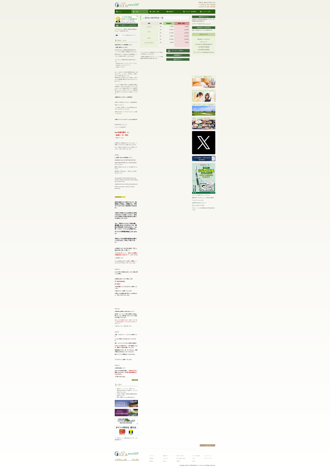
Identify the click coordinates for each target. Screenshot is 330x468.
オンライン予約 (206, 11)
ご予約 (193, 458)
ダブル (149, 37)
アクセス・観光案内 (190, 11)
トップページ (151, 455)
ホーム (120, 11)
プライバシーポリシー (208, 458)
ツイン (149, 31)
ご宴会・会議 (155, 11)
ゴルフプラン (165, 458)
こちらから (207, 23)
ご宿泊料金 (151, 458)
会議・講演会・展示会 (181, 458)
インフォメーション (208, 455)
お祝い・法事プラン (180, 455)
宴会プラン (165, 461)
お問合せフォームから (155, 56)
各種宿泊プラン (166, 455)
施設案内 (170, 11)
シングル (149, 26)
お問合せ (194, 461)
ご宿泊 (137, 11)
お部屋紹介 (151, 461)
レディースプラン (149, 42)
